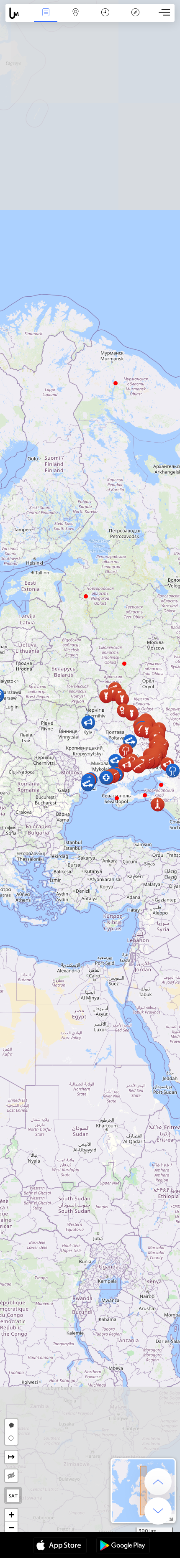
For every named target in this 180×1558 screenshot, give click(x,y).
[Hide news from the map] (11, 1475)
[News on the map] (18, 13)
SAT (13, 1496)
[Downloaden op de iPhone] (60, 1546)
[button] (145, 795)
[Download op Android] (123, 1546)
